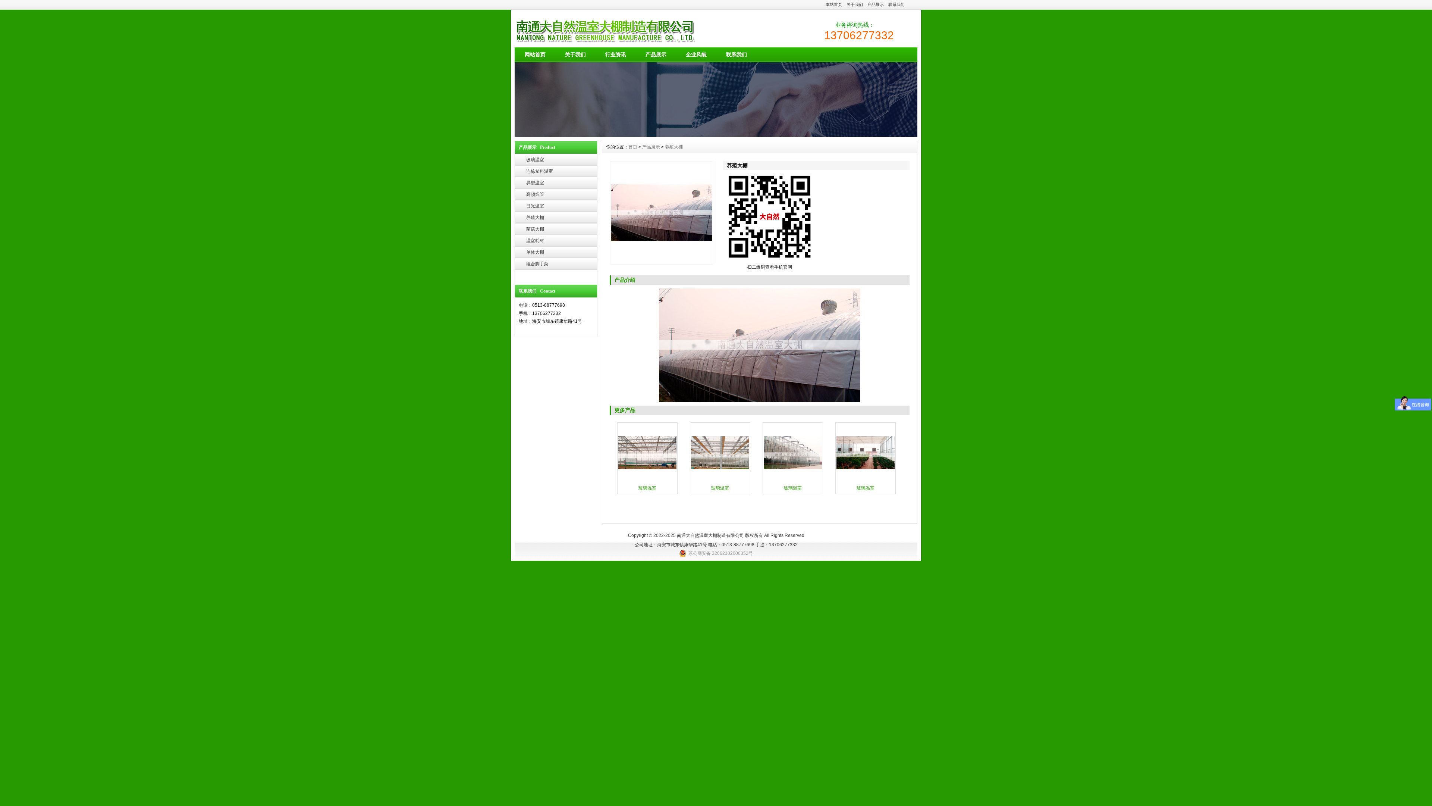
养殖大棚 (535, 217)
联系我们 (896, 4)
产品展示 (875, 4)
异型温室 (535, 182)
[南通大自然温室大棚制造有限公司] (716, 135)
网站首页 (535, 54)
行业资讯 (615, 54)
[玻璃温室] (647, 481)
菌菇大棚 (535, 229)
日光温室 (535, 206)
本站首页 (834, 4)
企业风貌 (696, 54)
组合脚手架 (537, 263)
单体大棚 (535, 252)
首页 (632, 147)
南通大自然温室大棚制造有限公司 (710, 535)
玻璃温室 (535, 159)
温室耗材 (535, 240)
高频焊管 (535, 194)
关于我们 (855, 4)
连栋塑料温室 (539, 171)
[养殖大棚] (661, 213)
